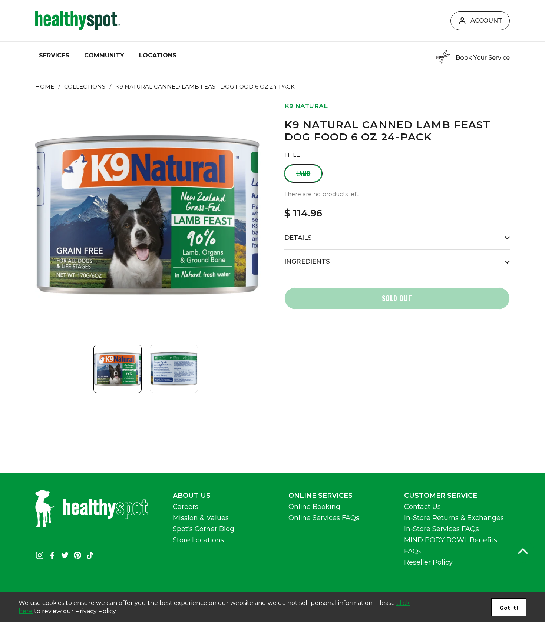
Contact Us (422, 507)
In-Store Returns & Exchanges (454, 518)
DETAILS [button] (298, 237)
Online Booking (314, 507)
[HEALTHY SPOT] (77, 20)
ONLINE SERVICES (320, 496)
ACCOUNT (486, 20)
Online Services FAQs (323, 518)
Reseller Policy (428, 562)
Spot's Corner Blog (203, 529)
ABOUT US (192, 496)
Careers (185, 507)
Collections (84, 86)
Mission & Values (201, 518)
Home (44, 86)
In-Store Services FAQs (441, 529)
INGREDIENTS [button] (307, 261)
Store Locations (198, 540)
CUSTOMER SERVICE (440, 496)
